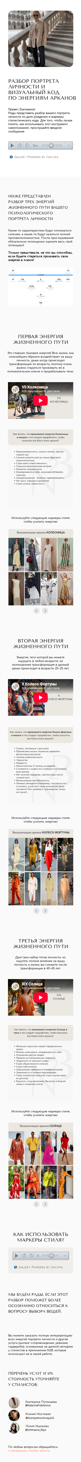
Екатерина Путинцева (41, 1402)
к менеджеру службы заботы (29, 1451)
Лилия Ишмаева (37, 1426)
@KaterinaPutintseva (38, 1405)
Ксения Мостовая (38, 1414)
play (12, 145)
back (20, 145)
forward (27, 145)
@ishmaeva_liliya (35, 1430)
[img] (14, 1402)
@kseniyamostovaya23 (39, 1418)
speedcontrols (69, 145)
